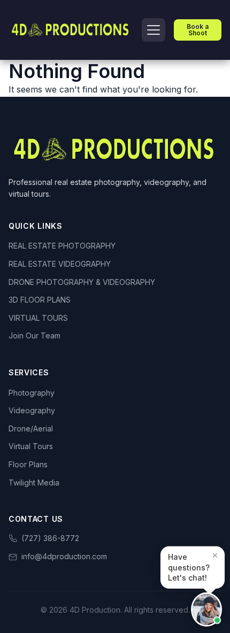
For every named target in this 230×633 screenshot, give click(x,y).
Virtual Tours (31, 446)
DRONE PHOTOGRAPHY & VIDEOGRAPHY (82, 282)
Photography (32, 392)
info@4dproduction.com (64, 556)
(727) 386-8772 (50, 538)
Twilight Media (34, 482)
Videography (32, 410)
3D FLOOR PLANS (40, 299)
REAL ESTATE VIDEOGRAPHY (60, 263)
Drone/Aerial (31, 428)
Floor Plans (28, 464)
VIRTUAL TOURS (38, 317)
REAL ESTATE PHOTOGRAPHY (62, 245)
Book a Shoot (198, 29)
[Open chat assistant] (206, 609)
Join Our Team (34, 335)
